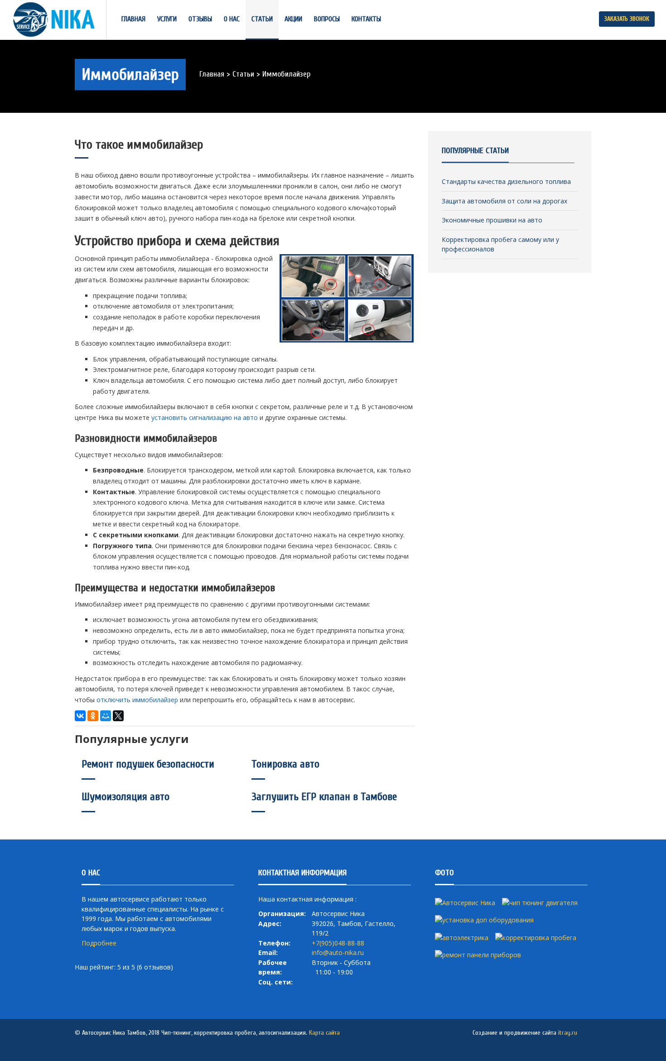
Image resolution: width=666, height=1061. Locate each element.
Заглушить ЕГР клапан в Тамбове (324, 797)
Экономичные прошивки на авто (492, 220)
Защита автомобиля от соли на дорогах (504, 201)
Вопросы (327, 19)
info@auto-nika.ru (338, 952)
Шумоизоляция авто (125, 797)
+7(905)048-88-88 (338, 943)
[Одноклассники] (92, 715)
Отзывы (200, 19)
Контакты (366, 19)
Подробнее (99, 943)
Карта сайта (324, 1033)
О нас (232, 19)
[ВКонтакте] (80, 715)
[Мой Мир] (105, 715)
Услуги (167, 19)
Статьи (262, 19)
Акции (293, 19)
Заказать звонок (626, 19)
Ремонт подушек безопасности (148, 764)
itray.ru (567, 1033)
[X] (118, 715)
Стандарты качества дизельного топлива (506, 181)
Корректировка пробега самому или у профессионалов (500, 244)
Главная (133, 19)
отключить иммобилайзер (137, 699)
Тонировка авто (285, 764)
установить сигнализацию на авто (204, 417)
